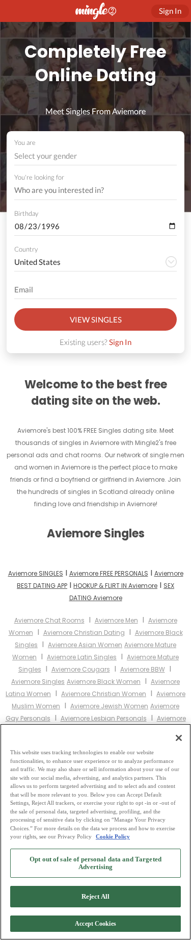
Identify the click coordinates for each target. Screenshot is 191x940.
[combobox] (95, 155)
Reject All (95, 896)
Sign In (120, 342)
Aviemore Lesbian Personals (104, 718)
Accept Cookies (95, 923)
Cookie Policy (113, 836)
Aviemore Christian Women (103, 693)
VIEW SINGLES (96, 319)
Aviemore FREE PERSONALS (108, 573)
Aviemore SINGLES (35, 573)
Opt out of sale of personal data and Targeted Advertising (95, 863)
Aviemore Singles (38, 681)
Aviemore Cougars (80, 669)
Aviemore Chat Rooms (49, 620)
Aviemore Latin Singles (82, 657)
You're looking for (39, 177)
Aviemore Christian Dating (84, 632)
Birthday (26, 213)
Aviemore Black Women (104, 681)
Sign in (170, 10)
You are (25, 142)
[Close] (179, 738)
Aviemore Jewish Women (109, 706)
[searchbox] (88, 190)
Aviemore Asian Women (85, 644)
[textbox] (94, 156)
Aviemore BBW (142, 669)
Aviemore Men (116, 620)
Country (26, 249)
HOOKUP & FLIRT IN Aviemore (115, 585)
